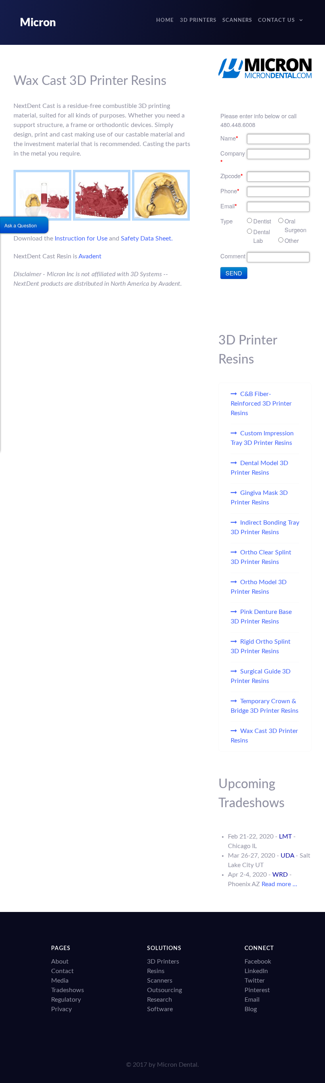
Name (229, 138)
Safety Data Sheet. (147, 238)
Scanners (159, 980)
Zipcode (231, 175)
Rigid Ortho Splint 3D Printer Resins (261, 646)
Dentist (262, 221)
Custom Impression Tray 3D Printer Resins (262, 438)
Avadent (89, 256)
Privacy (61, 1009)
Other (292, 240)
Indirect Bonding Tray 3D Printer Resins (265, 527)
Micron (38, 22)
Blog (251, 1009)
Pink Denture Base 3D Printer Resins (261, 617)
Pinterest (257, 990)
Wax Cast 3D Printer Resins (264, 736)
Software (160, 1009)
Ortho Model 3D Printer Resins (259, 587)
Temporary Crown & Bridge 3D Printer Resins (264, 706)
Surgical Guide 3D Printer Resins (261, 676)
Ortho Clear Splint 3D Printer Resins (261, 557)
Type (226, 221)
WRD (280, 874)
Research (159, 999)
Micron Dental (177, 1065)
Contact (62, 971)
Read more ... (279, 884)
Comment (232, 256)
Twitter (255, 980)
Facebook (258, 961)
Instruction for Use (81, 238)
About (60, 961)
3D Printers (163, 961)
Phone (229, 191)
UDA (287, 855)
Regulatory (66, 999)
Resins (155, 971)
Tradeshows (67, 990)
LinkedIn (256, 971)
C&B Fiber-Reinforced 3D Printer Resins (261, 403)
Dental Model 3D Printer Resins (259, 468)
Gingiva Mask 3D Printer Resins (259, 498)
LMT (285, 836)
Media (60, 980)
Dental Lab (261, 235)
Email (228, 206)
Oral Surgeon (295, 225)
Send (234, 273)
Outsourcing (164, 990)
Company (232, 157)
